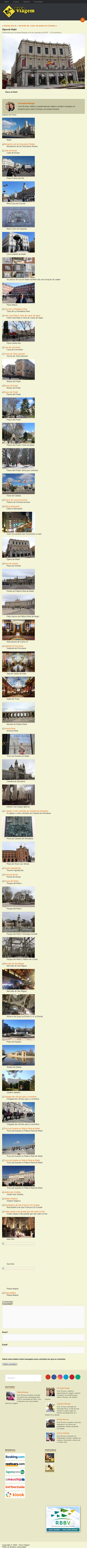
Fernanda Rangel (20, 33)
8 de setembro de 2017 (39, 33)
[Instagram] (59, 1377)
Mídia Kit (26, 2)
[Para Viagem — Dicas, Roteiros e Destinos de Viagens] (23, 12)
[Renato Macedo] (50, 1423)
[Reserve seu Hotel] (15, 1459)
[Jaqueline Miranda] (50, 1408)
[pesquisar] (37, 1378)
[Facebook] (53, 1377)
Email (5, 1345)
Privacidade (38, 2)
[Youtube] (48, 1377)
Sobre (6, 2)
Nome (5, 1332)
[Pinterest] (71, 1377)
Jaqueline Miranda (63, 1404)
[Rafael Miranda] (10, 1396)
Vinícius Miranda (63, 1433)
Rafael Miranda (22, 1392)
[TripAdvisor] (77, 1377)
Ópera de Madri (9, 29)
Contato (16, 2)
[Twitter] (65, 1377)
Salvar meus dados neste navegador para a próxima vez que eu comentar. (34, 1359)
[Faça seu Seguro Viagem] (15, 1475)
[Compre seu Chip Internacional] (15, 1482)
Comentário (7, 1304)
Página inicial (10, 26)
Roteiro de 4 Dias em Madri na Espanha (37, 26)
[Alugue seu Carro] (15, 1467)
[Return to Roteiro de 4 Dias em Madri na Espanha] (43, 88)
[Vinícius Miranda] (50, 1437)
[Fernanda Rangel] (50, 1392)
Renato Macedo (63, 1419)
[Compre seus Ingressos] (15, 1490)
